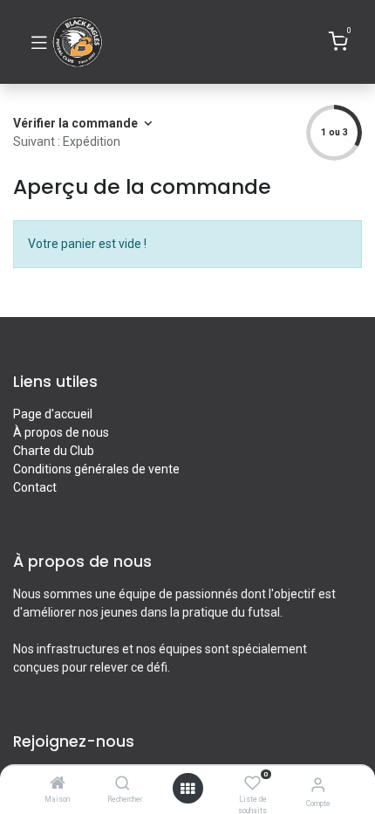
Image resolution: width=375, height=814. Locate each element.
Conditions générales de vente (96, 469)
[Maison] (57, 784)
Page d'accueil (52, 414)
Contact (35, 487)
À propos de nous (61, 432)
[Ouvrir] (187, 788)
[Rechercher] (122, 784)
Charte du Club (53, 451)
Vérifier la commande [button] (76, 123)
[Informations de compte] (318, 785)
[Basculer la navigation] (39, 42)
